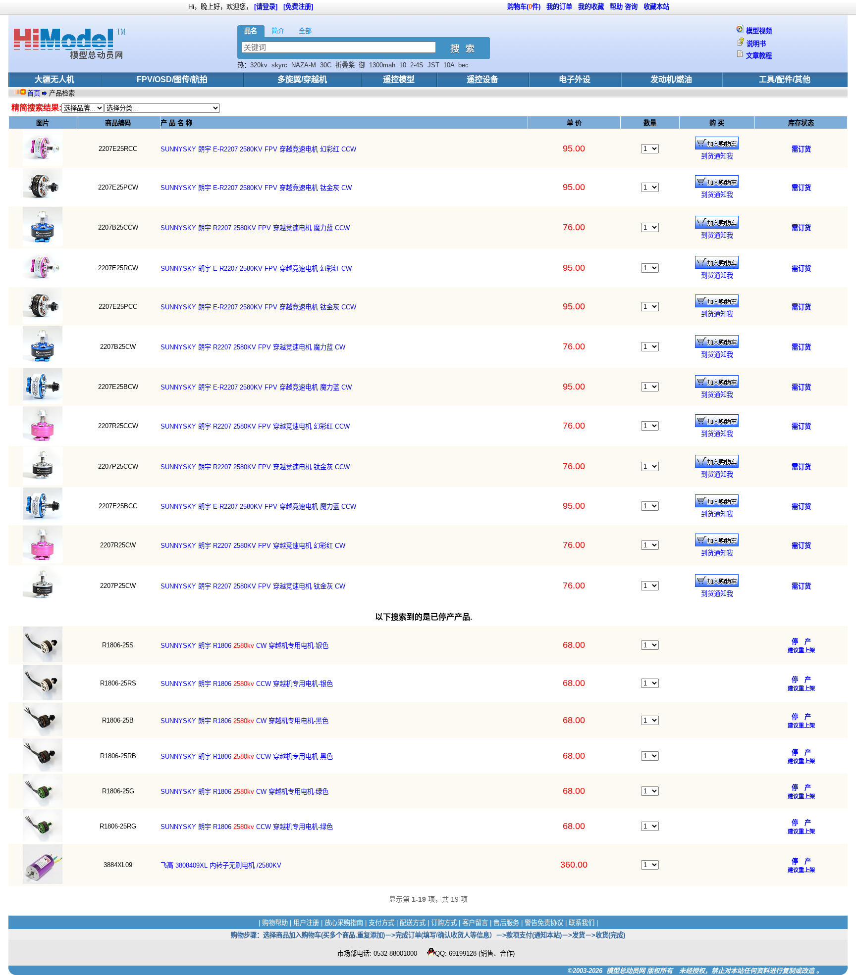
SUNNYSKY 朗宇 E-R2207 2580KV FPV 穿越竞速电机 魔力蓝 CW (256, 387)
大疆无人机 (54, 79)
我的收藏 (591, 6)
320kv (259, 65)
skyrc (279, 65)
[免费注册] (298, 6)
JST (433, 65)
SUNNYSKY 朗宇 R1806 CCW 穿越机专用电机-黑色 (246, 756)
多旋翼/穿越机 (302, 79)
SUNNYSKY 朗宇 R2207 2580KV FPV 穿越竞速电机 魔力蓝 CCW (255, 228)
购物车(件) (523, 6)
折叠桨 (345, 65)
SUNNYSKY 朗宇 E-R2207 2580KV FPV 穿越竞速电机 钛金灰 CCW (258, 307)
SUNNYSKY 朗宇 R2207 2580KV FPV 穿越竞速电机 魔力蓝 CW (252, 347)
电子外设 (574, 79)
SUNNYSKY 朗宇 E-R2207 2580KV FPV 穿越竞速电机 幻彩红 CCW (258, 149)
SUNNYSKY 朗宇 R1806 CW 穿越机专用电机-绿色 (244, 791)
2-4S (417, 65)
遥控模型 (399, 79)
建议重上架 (801, 650)
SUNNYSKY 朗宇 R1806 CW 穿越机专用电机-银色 (244, 645)
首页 (34, 93)
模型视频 (759, 31)
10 (402, 65)
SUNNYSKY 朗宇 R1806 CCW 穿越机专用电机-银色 (246, 683)
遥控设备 (482, 79)
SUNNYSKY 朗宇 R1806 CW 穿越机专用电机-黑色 (244, 721)
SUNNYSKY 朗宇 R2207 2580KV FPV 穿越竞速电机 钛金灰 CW (252, 586)
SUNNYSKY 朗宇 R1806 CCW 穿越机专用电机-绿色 (246, 826)
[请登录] (265, 6)
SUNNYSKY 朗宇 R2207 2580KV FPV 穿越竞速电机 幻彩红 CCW (255, 426)
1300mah (382, 65)
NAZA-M (303, 65)
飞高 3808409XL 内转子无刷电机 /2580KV (220, 865)
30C (325, 65)
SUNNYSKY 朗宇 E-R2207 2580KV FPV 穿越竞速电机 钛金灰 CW (256, 188)
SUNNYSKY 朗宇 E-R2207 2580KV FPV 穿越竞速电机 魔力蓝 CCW (258, 506)
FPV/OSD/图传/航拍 (172, 79)
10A (448, 65)
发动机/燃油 (671, 79)
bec (463, 65)
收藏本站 (656, 6)
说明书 (756, 44)
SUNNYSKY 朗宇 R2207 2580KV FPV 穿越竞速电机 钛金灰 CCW (255, 467)
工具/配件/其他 (784, 79)
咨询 (631, 6)
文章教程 (759, 55)
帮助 (616, 6)
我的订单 (559, 6)
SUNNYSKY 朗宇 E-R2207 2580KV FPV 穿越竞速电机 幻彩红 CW (256, 268)
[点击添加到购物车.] (717, 143)
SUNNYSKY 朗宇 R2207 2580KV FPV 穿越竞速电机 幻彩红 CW (252, 545)
